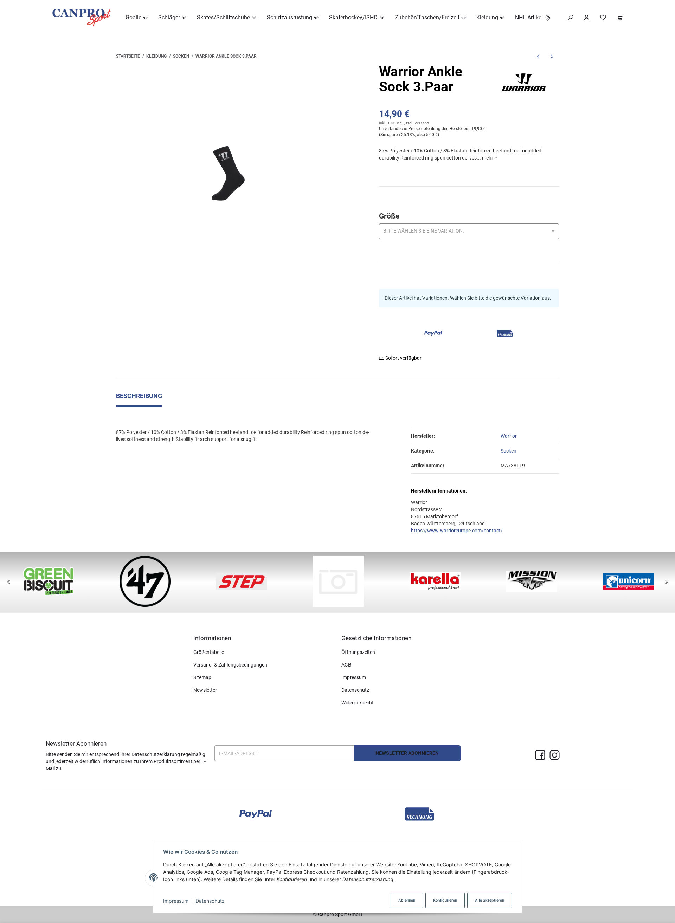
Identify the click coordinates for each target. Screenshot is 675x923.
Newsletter (205, 690)
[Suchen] (570, 17)
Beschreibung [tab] (139, 395)
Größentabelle (208, 652)
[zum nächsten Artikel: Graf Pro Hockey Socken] (552, 56)
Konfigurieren (445, 900)
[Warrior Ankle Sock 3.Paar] (225, 173)
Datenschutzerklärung (155, 754)
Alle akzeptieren (489, 900)
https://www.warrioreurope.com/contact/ (457, 530)
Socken (508, 451)
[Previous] (8, 582)
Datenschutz (210, 901)
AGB (346, 665)
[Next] (666, 582)
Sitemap (202, 677)
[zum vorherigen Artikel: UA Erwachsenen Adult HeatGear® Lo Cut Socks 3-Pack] (538, 56)
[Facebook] (540, 755)
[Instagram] (554, 755)
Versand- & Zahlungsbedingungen (230, 665)
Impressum (175, 901)
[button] (545, 18)
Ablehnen (406, 900)
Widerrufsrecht (357, 703)
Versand (421, 123)
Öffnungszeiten (358, 652)
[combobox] (469, 231)
